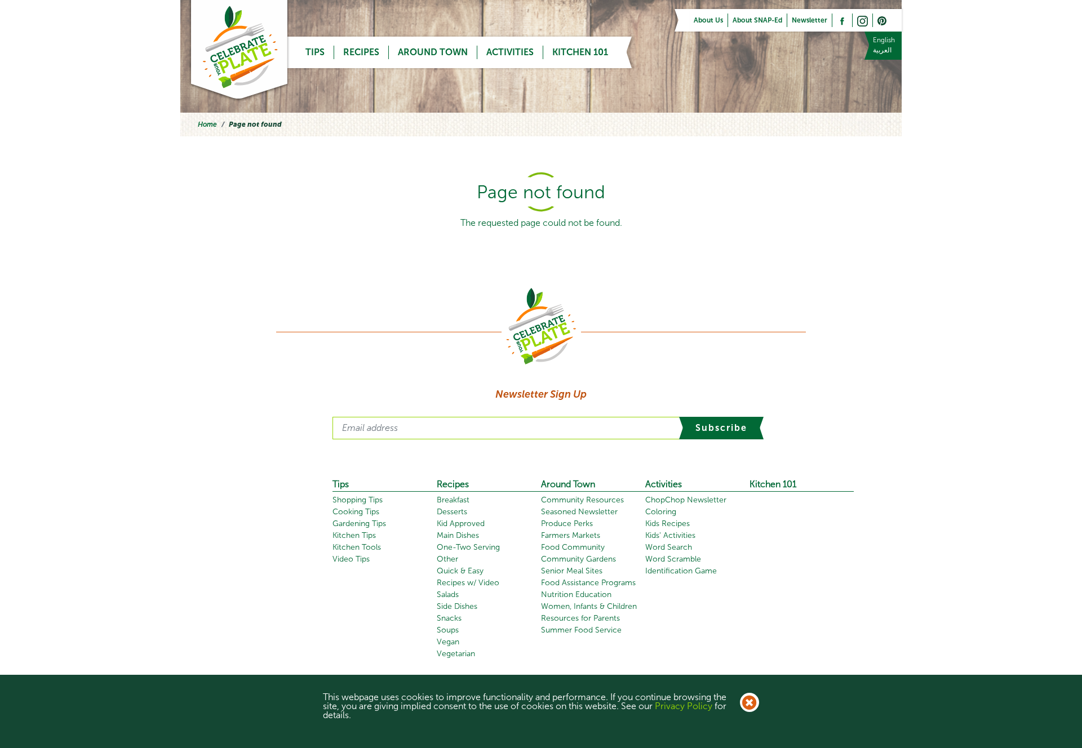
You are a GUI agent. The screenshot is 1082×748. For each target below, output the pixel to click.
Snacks (449, 618)
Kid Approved (461, 523)
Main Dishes (458, 535)
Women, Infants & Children (589, 606)
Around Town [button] (433, 52)
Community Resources (582, 500)
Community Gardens (578, 559)
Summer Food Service (581, 630)
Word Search (668, 547)
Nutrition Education (576, 594)
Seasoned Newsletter (579, 512)
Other (447, 559)
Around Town (568, 484)
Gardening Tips (359, 523)
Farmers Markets (570, 535)
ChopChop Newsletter (685, 500)
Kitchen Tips (354, 535)
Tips (340, 484)
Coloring (660, 512)
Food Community (573, 547)
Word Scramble (673, 559)
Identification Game (681, 571)
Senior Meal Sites (571, 571)
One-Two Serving (468, 547)
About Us (708, 20)
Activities (663, 484)
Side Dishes (457, 606)
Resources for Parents (580, 618)
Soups (448, 630)
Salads (448, 594)
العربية (882, 50)
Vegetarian (456, 653)
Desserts (452, 512)
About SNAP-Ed (757, 20)
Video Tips (351, 559)
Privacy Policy (683, 706)
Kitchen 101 (580, 52)
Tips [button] (315, 52)
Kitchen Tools (356, 547)
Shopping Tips (357, 500)
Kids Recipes (667, 523)
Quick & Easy (460, 571)
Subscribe (721, 427)
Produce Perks (567, 523)
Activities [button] (510, 52)
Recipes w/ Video (468, 582)
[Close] (749, 702)
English (884, 40)
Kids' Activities (670, 535)
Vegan (448, 642)
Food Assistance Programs (588, 582)
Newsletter (809, 20)
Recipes (361, 52)
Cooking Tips (355, 512)
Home (207, 124)
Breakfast (453, 500)
